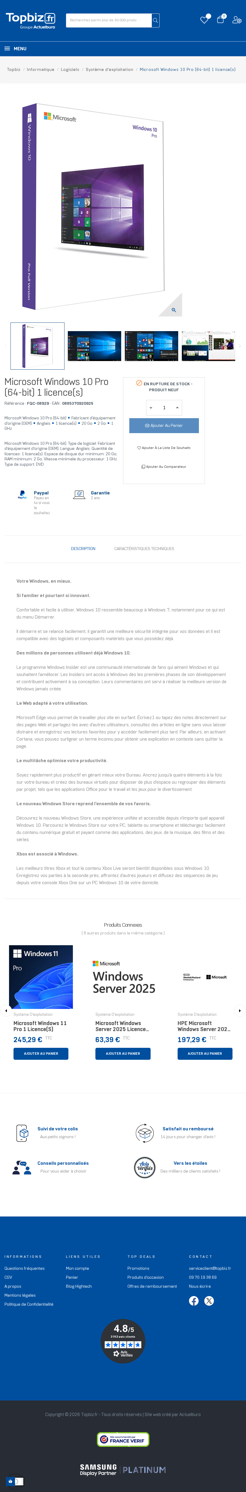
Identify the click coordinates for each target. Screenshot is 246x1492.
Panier (72, 1278)
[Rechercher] (155, 20)
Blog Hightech (79, 1287)
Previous (6, 346)
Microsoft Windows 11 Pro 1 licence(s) (40, 1026)
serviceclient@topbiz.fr (210, 1269)
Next (240, 346)
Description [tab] (83, 549)
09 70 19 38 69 (203, 1278)
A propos (12, 1287)
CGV (8, 1278)
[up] (150, 407)
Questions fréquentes (24, 1269)
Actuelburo (190, 1415)
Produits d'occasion (146, 1278)
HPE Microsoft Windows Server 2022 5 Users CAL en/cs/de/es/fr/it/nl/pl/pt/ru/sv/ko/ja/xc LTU (205, 1028)
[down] (177, 407)
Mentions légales (20, 1296)
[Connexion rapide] (237, 21)
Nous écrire (200, 1287)
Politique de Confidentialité (28, 1305)
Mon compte (77, 1269)
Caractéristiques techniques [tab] (144, 549)
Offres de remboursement (152, 1287)
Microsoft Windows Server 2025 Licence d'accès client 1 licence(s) (120, 1028)
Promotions (138, 1269)
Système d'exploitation (33, 1015)
